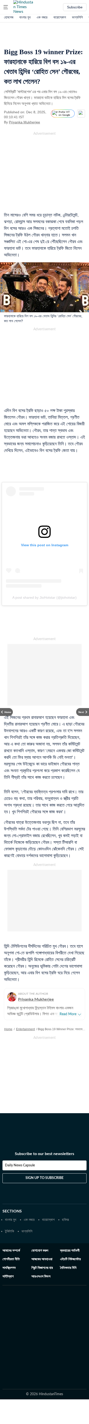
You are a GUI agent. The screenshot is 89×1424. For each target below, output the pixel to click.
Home (8, 1029)
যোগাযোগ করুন (39, 1250)
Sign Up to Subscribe (44, 1178)
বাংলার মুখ (25, 17)
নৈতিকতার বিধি (68, 1268)
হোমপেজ (8, 17)
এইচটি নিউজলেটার (70, 1259)
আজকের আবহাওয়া (41, 1259)
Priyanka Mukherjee (24, 122)
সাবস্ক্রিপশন (9, 1268)
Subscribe (75, 7)
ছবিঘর (65, 1220)
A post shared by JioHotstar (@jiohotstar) (44, 597)
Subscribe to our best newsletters (44, 1154)
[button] (5, 7)
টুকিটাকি (9, 1231)
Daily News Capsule (20, 1165)
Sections (12, 1211)
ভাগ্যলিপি (77, 17)
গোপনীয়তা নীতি (11, 1259)
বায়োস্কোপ (59, 17)
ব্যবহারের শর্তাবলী (70, 1250)
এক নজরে (42, 17)
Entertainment (25, 1029)
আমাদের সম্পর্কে (11, 1250)
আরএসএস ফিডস (40, 1276)
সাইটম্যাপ (8, 1276)
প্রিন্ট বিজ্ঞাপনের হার (42, 1268)
